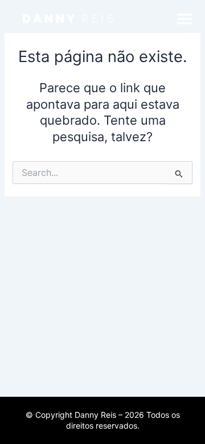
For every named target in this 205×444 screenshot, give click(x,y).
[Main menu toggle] (184, 19)
